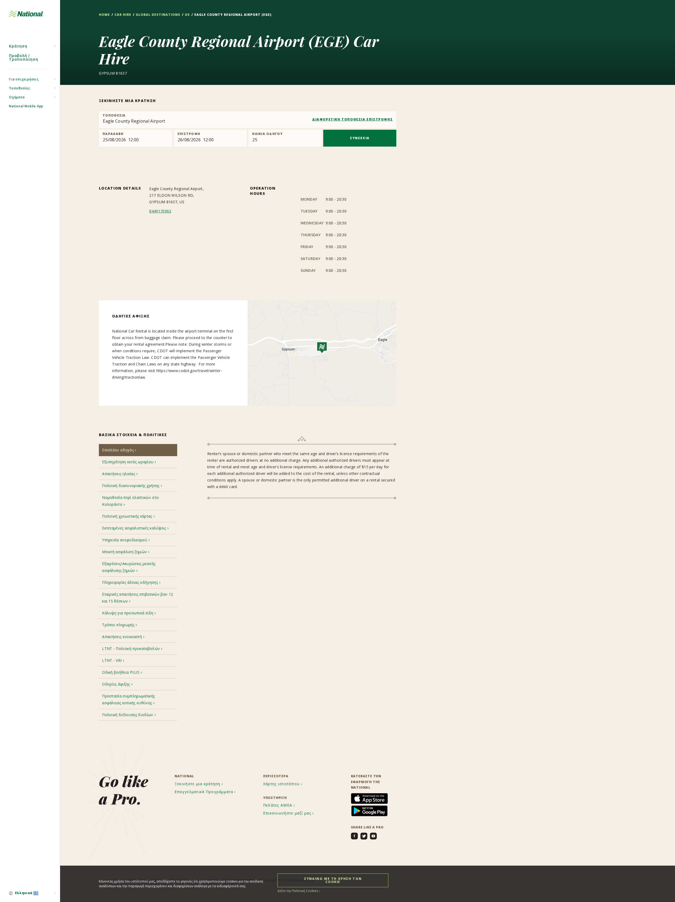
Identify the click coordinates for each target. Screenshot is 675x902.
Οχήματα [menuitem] (17, 97)
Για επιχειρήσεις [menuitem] (24, 79)
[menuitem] (30, 893)
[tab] (138, 450)
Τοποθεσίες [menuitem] (19, 88)
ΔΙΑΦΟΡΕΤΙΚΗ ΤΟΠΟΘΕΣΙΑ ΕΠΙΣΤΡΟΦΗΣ (352, 119)
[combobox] (247, 119)
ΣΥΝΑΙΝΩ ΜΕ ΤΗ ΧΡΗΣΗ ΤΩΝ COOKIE (333, 880)
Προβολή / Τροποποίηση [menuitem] (23, 57)
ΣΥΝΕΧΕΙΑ (360, 138)
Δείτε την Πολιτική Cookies (297, 891)
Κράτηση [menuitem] (18, 46)
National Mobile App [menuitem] (26, 106)
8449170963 (160, 211)
